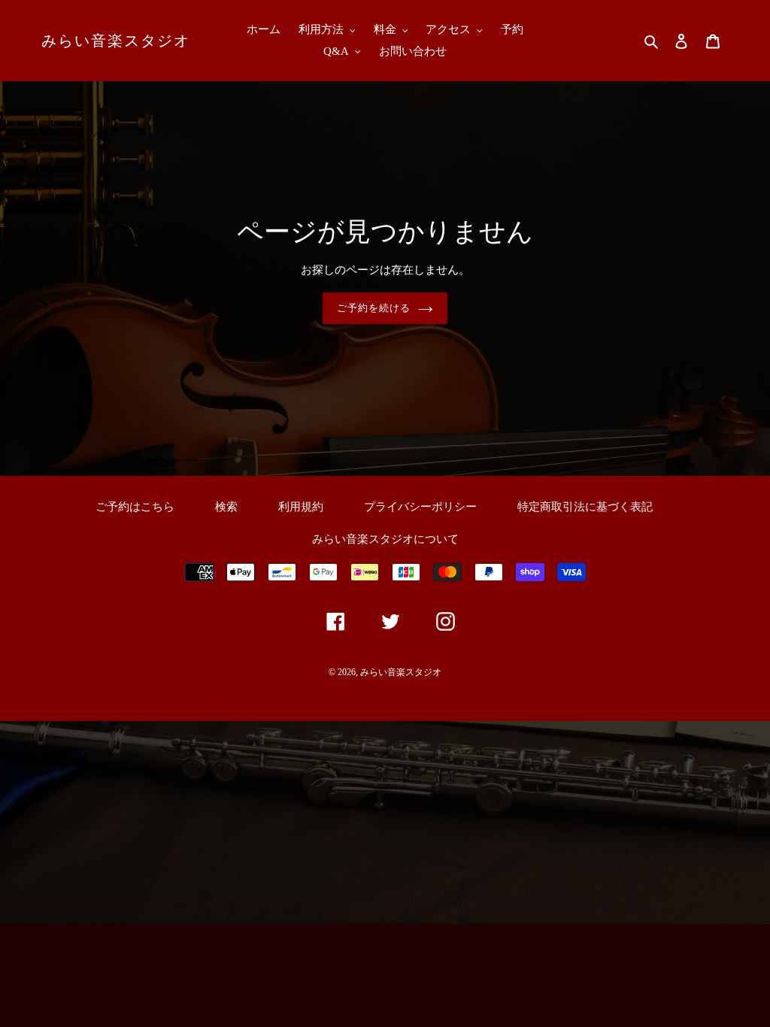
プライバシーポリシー (420, 507)
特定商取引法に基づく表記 (585, 507)
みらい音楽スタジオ (115, 40)
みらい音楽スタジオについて (385, 539)
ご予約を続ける (374, 308)
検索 (226, 507)
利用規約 (300, 507)
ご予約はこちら (134, 507)
